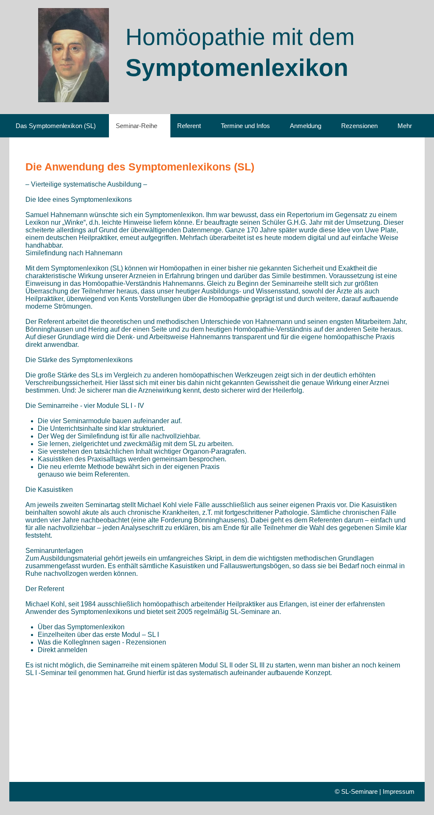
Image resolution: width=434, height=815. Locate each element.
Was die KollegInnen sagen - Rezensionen (102, 642)
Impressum (399, 791)
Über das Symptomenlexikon (81, 627)
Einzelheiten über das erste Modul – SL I (98, 634)
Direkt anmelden (62, 649)
